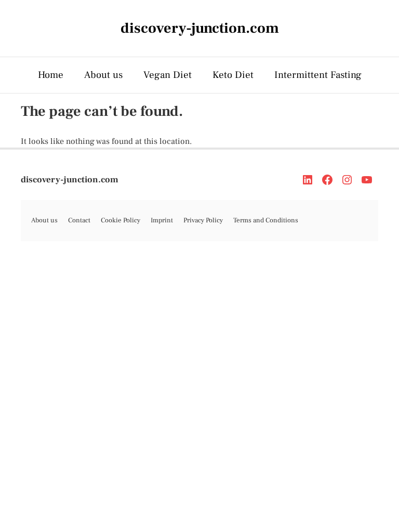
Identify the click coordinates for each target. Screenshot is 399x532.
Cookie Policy (120, 220)
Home (50, 75)
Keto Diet (233, 75)
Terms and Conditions (265, 220)
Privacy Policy (203, 220)
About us (103, 75)
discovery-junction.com (69, 179)
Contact (79, 220)
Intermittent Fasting (318, 75)
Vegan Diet (167, 75)
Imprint (162, 220)
